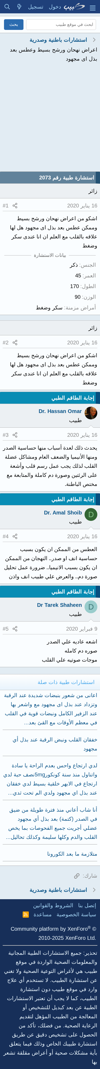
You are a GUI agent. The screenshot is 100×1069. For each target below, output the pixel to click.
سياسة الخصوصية (76, 914)
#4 (6, 536)
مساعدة (43, 914)
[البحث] (7, 6)
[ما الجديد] (19, 6)
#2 (6, 342)
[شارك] (14, 205)
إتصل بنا (87, 905)
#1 (6, 206)
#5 (6, 629)
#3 (6, 435)
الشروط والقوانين (53, 905)
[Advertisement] (50, 119)
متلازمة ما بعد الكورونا (72, 854)
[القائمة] (92, 6)
